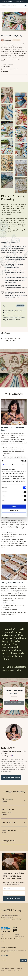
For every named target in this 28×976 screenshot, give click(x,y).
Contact (3, 941)
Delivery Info (17, 934)
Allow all (14, 506)
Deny (14, 514)
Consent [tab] (5, 464)
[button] (22, 6)
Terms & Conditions (5, 968)
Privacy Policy (13, 968)
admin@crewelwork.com (7, 917)
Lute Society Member (6, 534)
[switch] (24, 492)
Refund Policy (20, 968)
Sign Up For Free (11, 898)
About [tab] (22, 464)
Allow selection (14, 510)
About (2, 934)
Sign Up (23, 960)
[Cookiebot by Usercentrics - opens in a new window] (20, 461)
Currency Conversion (19, 936)
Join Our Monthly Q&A (6, 938)
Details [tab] (14, 464)
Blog (2, 936)
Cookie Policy (17, 938)
